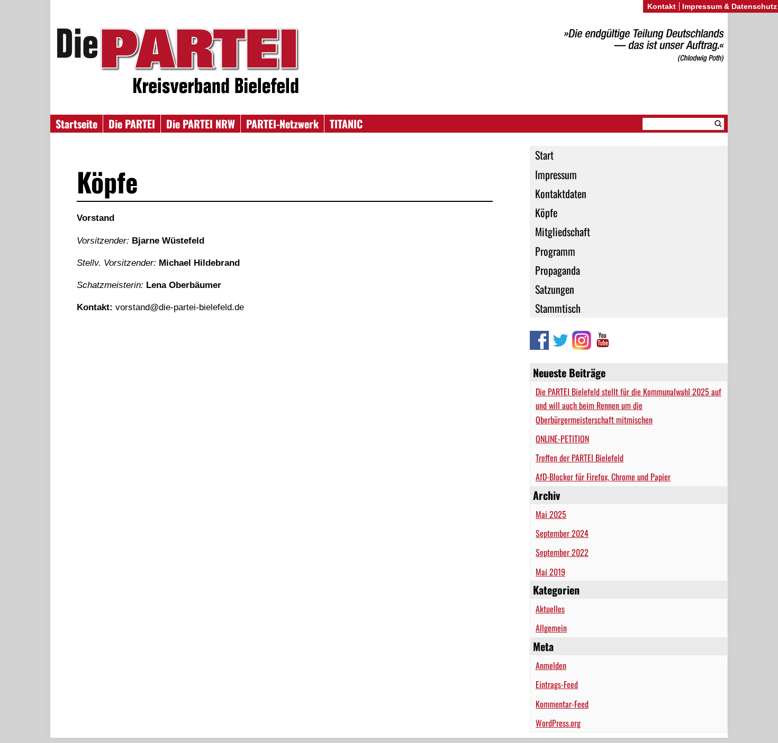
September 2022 (562, 552)
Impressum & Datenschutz (729, 6)
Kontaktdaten (560, 193)
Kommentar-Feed (562, 704)
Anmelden (551, 665)
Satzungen (554, 289)
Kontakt (661, 6)
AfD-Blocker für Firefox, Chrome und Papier (603, 476)
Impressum (556, 174)
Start (544, 155)
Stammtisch (558, 308)
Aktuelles (550, 608)
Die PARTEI (131, 124)
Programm (555, 251)
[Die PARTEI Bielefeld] (389, 62)
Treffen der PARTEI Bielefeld (579, 457)
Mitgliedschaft (562, 231)
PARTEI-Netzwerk (282, 124)
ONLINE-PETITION (562, 438)
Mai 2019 (550, 571)
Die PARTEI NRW (200, 124)
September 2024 (562, 533)
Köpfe (546, 212)
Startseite (76, 124)
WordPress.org (558, 723)
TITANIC (346, 124)
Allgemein (551, 627)
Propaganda (557, 270)
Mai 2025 (551, 514)
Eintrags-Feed (557, 684)
